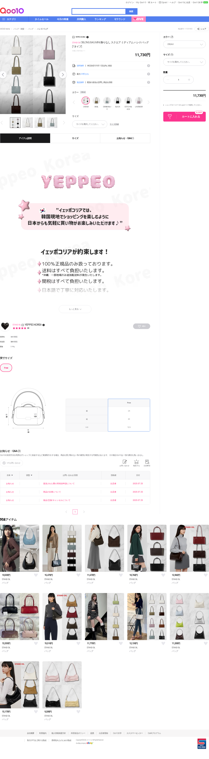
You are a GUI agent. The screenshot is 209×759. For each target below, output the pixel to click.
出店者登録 (103, 733)
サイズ (75, 138)
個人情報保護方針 (58, 733)
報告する (136, 466)
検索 (131, 11)
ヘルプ (173, 2)
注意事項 (147, 466)
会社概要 (30, 733)
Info (148, 65)
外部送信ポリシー (78, 733)
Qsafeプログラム (154, 733)
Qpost (165, 2)
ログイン (130, 2)
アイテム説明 (25, 138)
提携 (92, 733)
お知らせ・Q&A (125, 138)
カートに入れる (192, 115)
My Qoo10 (141, 2)
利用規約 (42, 733)
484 (143, 326)
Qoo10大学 (198, 2)
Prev (2, 122)
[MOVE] (138, 19)
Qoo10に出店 (184, 2)
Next (63, 75)
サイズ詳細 (114, 124)
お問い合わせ (124, 466)
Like (36, 575)
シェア (203, 29)
